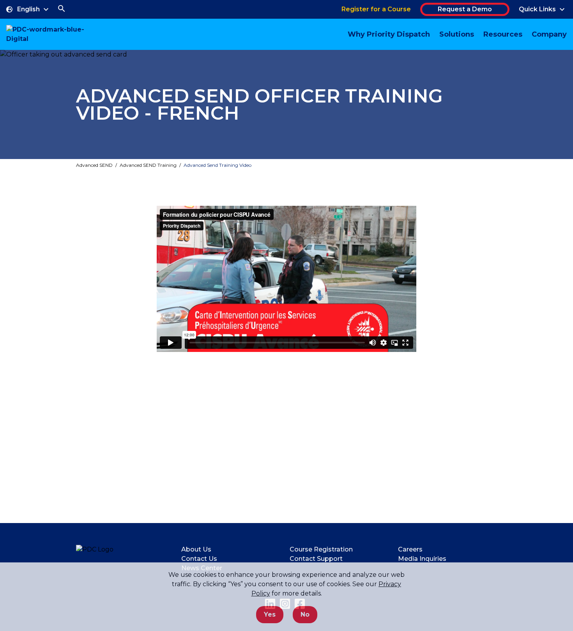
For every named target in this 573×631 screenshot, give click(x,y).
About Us (196, 549)
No (305, 614)
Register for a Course (376, 9)
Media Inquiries (422, 558)
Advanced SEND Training (148, 165)
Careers (410, 549)
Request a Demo (465, 9)
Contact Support (316, 558)
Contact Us (199, 558)
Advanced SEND (94, 165)
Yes (270, 614)
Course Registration (321, 549)
